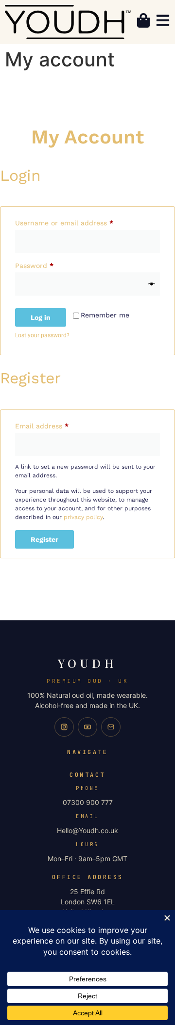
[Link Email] (110, 727)
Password (49, 264)
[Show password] (151, 284)
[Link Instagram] (64, 727)
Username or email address (79, 221)
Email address (56, 424)
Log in (41, 317)
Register (44, 539)
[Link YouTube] (87, 727)
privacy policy (83, 517)
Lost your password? (42, 335)
